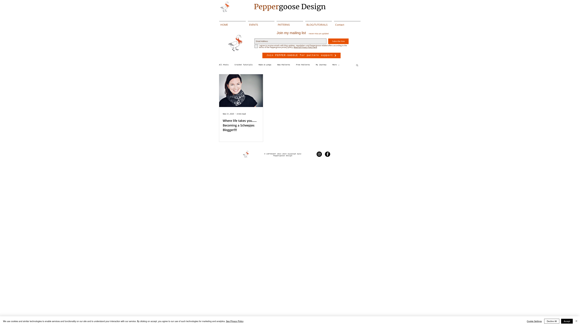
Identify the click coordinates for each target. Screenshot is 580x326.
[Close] (576, 321)
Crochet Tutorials (244, 65)
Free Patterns (303, 65)
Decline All (552, 321)
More (334, 65)
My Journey (321, 65)
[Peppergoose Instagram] (319, 154)
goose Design (290, 6)
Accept (567, 321)
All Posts (224, 65)
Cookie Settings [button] (534, 321)
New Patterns (283, 65)
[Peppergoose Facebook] (327, 154)
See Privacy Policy (234, 321)
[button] (357, 65)
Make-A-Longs (265, 65)
